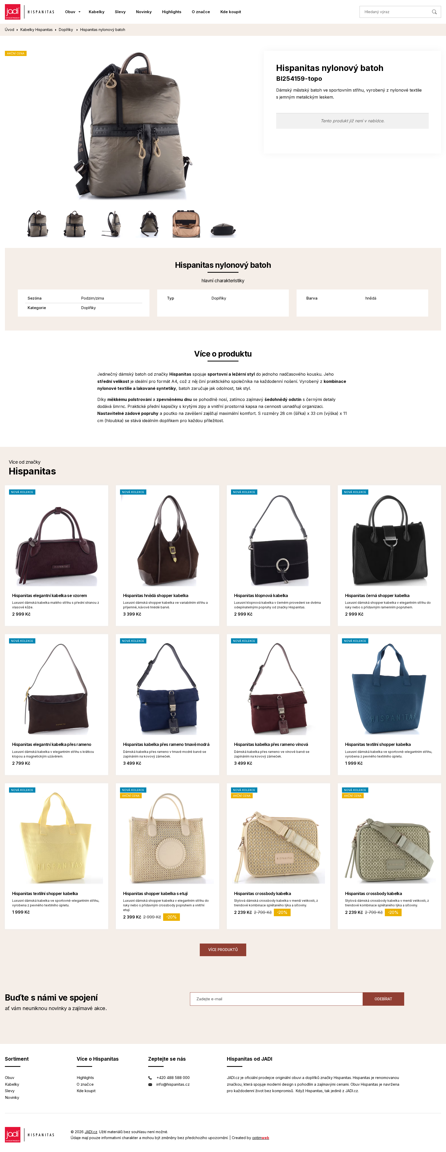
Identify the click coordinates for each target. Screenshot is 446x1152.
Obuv (70, 11)
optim (260, 1137)
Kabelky (97, 11)
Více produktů (223, 949)
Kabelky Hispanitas (36, 29)
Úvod (9, 29)
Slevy (120, 11)
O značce (201, 11)
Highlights (171, 11)
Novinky (144, 11)
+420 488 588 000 (173, 1077)
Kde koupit (230, 11)
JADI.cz (91, 1132)
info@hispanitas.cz (173, 1084)
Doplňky (66, 29)
